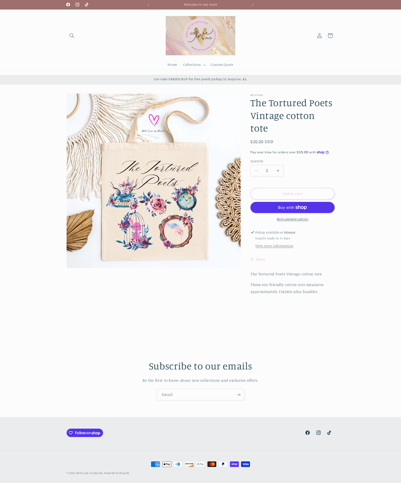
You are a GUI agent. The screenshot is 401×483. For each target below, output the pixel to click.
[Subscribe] (238, 394)
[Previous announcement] (148, 4)
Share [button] (260, 259)
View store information (274, 246)
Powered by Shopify (116, 473)
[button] (72, 35)
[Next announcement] (253, 4)
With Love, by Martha (89, 473)
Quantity (256, 161)
